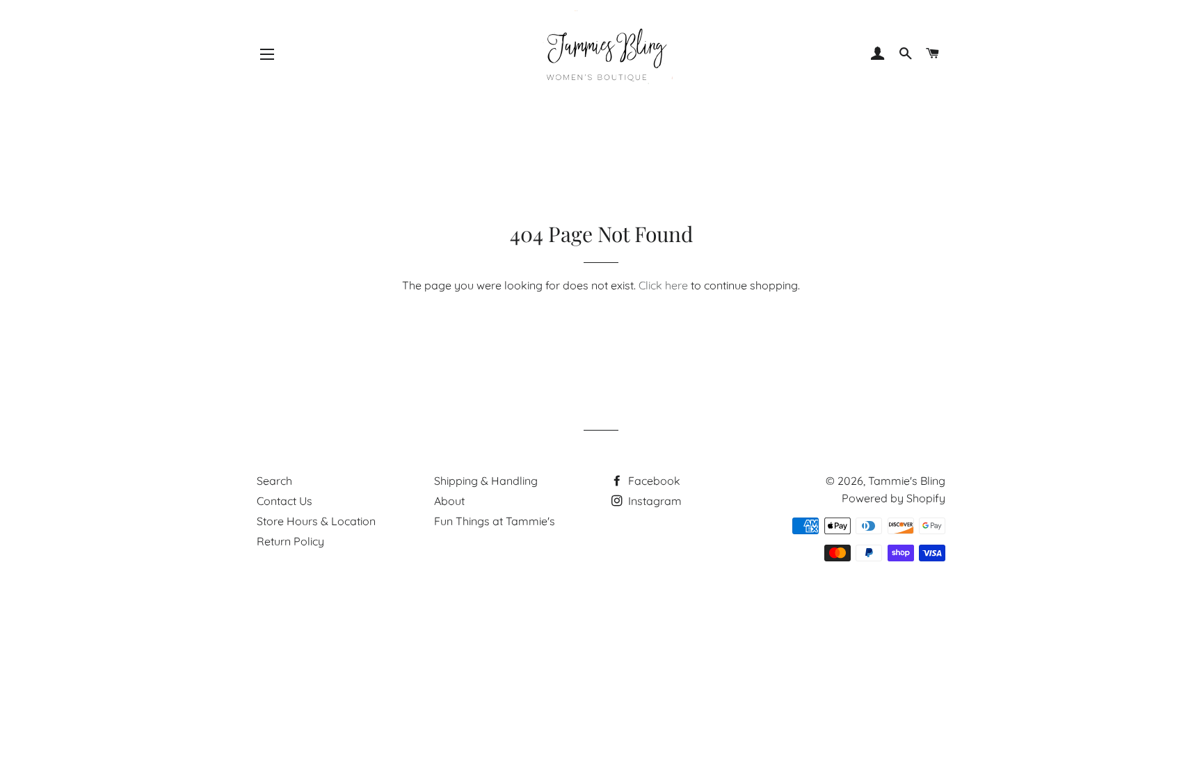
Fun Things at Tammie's (494, 521)
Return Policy (290, 541)
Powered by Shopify (893, 498)
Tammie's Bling (906, 481)
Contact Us (284, 501)
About (449, 501)
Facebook (652, 481)
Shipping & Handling (486, 481)
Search (274, 481)
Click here (663, 285)
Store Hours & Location (316, 521)
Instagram (653, 501)
